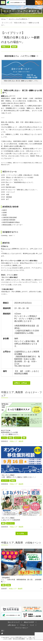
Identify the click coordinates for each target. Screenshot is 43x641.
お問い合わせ (12, 625)
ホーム (3, 19)
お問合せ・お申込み (20, 383)
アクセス (22, 625)
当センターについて (14, 622)
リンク (32, 625)
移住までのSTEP (29, 622)
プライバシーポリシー (21, 628)
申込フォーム (5, 249)
